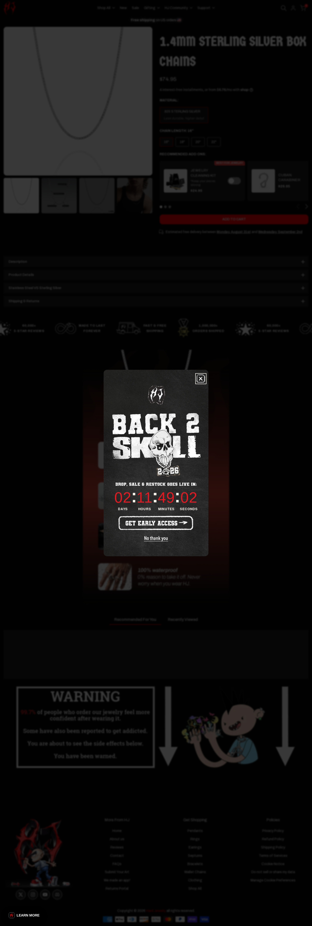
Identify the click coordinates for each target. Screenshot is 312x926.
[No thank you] (156, 538)
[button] (24, 915)
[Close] (200, 378)
